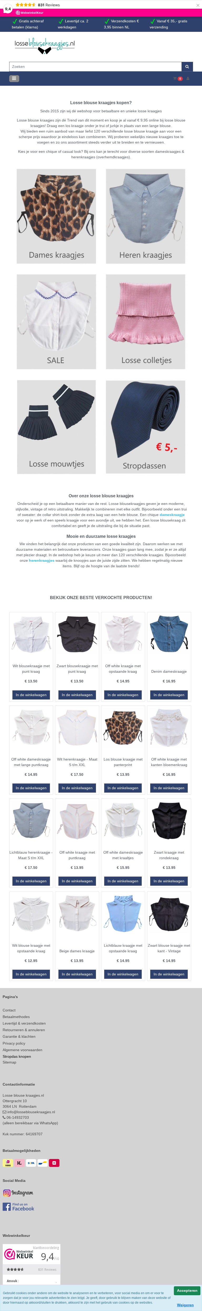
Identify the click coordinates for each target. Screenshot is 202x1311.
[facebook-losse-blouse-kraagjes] (18, 1206)
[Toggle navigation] (14, 78)
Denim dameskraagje (169, 671)
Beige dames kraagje (77, 950)
